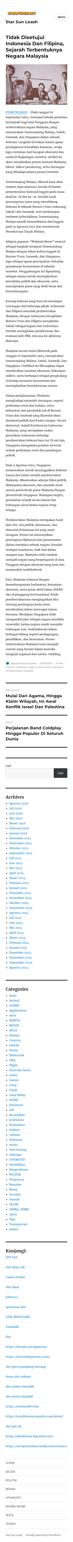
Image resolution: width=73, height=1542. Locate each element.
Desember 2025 (20, 838)
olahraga (15, 1154)
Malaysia (58, 667)
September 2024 (20, 908)
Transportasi (18, 1224)
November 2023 (20, 957)
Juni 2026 (16, 813)
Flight (13, 1065)
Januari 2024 (18, 947)
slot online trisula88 (20, 1386)
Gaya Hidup (17, 1095)
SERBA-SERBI (19, 1209)
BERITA (14, 1020)
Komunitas (17, 1125)
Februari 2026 (19, 828)
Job (11, 1110)
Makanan (16, 1139)
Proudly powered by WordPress (43, 1535)
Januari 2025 (18, 888)
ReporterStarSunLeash (24, 663)
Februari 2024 (19, 942)
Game (13, 1075)
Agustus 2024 (18, 913)
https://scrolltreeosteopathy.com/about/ (34, 1416)
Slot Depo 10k (15, 1267)
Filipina (10, 667)
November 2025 (20, 843)
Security (15, 1194)
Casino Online (15, 1277)
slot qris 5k (13, 1426)
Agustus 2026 (19, 803)
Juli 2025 (15, 858)
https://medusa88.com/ (22, 1406)
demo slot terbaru (18, 1376)
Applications (18, 1010)
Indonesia (21, 667)
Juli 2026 (15, 808)
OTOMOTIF (17, 1159)
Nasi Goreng (18, 1149)
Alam (12, 995)
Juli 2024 (15, 918)
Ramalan (15, 1184)
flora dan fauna (20, 1070)
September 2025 (20, 853)
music (13, 1144)
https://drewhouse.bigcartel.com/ (29, 1436)
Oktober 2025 (19, 848)
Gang (13, 1085)
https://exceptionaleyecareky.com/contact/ (36, 1446)
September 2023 (20, 962)
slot (8, 1337)
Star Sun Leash (22, 21)
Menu (61, 17)
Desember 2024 (20, 893)
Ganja (13, 1090)
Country (15, 1040)
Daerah (14, 1045)
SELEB (13, 1204)
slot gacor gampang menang (26, 1366)
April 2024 (16, 932)
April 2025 (16, 873)
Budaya (14, 1035)
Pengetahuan (18, 1169)
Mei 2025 (15, 868)
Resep (13, 1189)
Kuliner (14, 1130)
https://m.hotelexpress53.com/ (28, 1356)
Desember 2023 (20, 952)
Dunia (13, 1050)
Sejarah (14, 1199)
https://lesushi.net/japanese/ (26, 1346)
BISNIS (14, 1025)
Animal (14, 1000)
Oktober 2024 (19, 903)
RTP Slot (12, 1257)
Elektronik (16, 1055)
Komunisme (44, 667)
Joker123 (12, 1297)
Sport (13, 1214)
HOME (59, 663)
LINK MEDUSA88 (18, 1317)
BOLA (13, 1030)
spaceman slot (16, 1307)
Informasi (16, 1105)
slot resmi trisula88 (19, 1396)
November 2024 (20, 898)
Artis (12, 1015)
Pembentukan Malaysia (19, 670)
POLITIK (15, 1174)
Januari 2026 (18, 833)
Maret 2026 (17, 823)
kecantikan (17, 1115)
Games (14, 1080)
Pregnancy (16, 1179)
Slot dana (12, 1287)
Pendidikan (17, 1164)
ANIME (14, 1005)
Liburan (14, 1134)
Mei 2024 (15, 927)
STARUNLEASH (16, 112)
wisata (13, 1229)
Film (12, 1060)
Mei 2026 (16, 818)
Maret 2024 (17, 937)
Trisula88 (12, 1327)
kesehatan (16, 1120)
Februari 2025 (19, 883)
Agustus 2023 (18, 967)
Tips (12, 1219)
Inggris (32, 667)
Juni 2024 (16, 922)
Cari (8, 766)
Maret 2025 (17, 878)
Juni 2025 (16, 863)
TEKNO (11, 1523)
